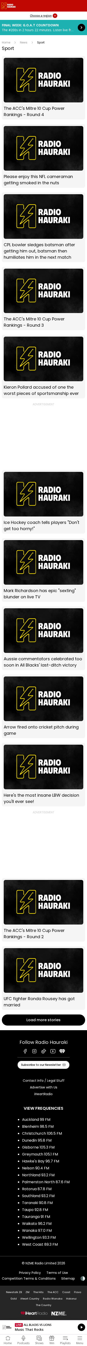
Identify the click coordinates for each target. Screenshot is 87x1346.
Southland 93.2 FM (38, 1195)
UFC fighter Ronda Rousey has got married (43, 978)
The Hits (38, 1292)
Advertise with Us (43, 1087)
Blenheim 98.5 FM (38, 1126)
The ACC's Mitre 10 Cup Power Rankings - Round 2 (43, 910)
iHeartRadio (43, 1094)
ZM (27, 1292)
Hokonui (71, 1298)
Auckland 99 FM (36, 1119)
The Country (43, 1305)
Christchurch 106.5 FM (42, 1133)
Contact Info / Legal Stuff (43, 1080)
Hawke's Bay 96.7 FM (40, 1161)
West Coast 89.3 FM (40, 1244)
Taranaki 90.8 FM (37, 1202)
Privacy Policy (30, 1272)
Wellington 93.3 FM (39, 1237)
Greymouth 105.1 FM (40, 1154)
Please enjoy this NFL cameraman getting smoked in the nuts (43, 156)
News (23, 42)
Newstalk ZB (14, 1292)
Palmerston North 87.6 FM (46, 1182)
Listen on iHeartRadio (43, 1327)
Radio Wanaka (52, 1298)
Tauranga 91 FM (36, 1216)
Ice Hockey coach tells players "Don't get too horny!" (43, 502)
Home (6, 42)
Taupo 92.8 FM (35, 1209)
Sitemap (68, 1278)
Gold (13, 1298)
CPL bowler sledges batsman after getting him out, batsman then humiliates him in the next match (43, 227)
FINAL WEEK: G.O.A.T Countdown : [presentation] (43, 27)
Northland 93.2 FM (38, 1175)
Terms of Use (57, 1272)
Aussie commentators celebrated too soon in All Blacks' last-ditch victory (43, 638)
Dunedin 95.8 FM (37, 1140)
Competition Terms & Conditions (29, 1278)
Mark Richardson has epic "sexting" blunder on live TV (43, 570)
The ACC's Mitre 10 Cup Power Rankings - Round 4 (43, 88)
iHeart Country (29, 1298)
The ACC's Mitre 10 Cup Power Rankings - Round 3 (43, 298)
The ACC (52, 1292)
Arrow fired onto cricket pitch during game (43, 706)
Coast (66, 1292)
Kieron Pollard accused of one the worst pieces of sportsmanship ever (43, 366)
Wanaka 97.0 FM (37, 1230)
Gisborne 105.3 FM (38, 1147)
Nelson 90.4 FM (35, 1168)
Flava (77, 1292)
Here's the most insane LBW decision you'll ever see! (43, 774)
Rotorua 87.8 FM (37, 1189)
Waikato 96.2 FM (37, 1223)
